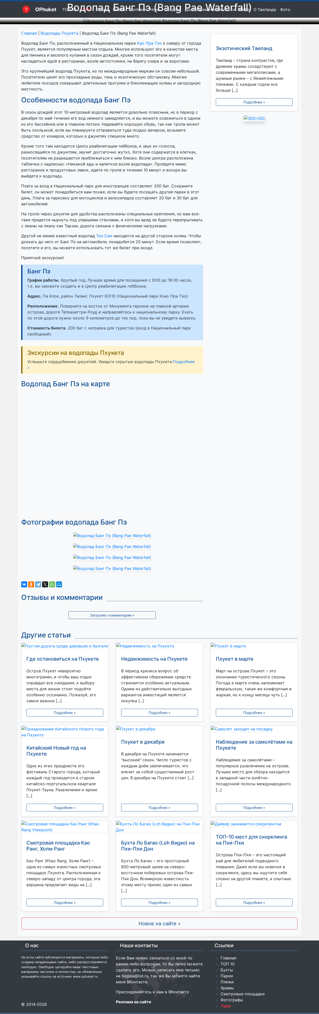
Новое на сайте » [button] (160, 924)
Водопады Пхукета (59, 33)
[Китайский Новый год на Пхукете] (64, 733)
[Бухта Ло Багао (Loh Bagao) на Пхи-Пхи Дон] (159, 828)
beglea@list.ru (135, 975)
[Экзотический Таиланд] (254, 37)
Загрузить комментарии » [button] (112, 615)
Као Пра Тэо (149, 43)
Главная (29, 33)
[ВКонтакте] (24, 584)
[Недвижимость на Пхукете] (159, 647)
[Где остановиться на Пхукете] (64, 647)
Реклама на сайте (133, 1001)
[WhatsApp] (52, 584)
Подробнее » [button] (254, 102)
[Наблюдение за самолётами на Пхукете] (254, 730)
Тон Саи (104, 235)
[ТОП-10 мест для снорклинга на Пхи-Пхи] (254, 825)
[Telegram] (38, 584)
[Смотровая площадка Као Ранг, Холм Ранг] (64, 828)
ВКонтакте (137, 981)
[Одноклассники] (31, 584)
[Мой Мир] (59, 584)
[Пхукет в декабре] (159, 730)
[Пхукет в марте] (254, 647)
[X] (45, 584)
